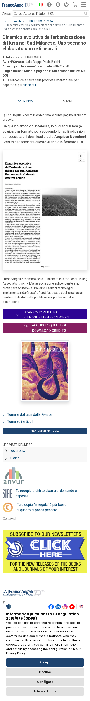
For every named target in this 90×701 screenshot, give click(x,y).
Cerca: (6, 13)
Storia (14, 458)
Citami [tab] (67, 100)
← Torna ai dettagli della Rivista (27, 414)
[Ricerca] (85, 13)
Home (6, 21)
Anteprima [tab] (25, 100)
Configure (45, 682)
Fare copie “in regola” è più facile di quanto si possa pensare (41, 507)
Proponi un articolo (45, 430)
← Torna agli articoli (18, 421)
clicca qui (29, 85)
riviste (17, 21)
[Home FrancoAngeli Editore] (17, 5)
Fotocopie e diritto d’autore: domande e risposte (46, 493)
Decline (45, 672)
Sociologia (17, 450)
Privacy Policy (45, 691)
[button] (40, 5)
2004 (50, 21)
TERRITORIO (34, 21)
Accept (45, 662)
